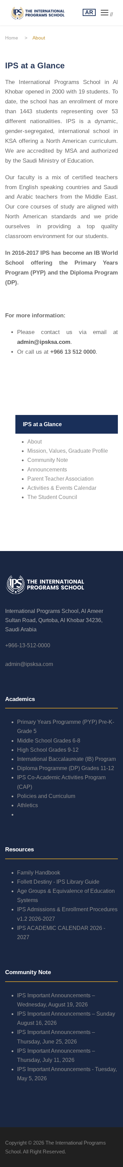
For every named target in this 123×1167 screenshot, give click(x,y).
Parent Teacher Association (60, 479)
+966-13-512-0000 (27, 645)
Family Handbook (38, 873)
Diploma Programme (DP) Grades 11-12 (65, 768)
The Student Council (52, 497)
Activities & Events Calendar (61, 488)
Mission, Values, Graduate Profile (67, 451)
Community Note (47, 460)
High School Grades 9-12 (48, 750)
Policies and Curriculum (46, 796)
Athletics (27, 805)
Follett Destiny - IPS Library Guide (58, 882)
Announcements (47, 469)
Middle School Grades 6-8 (48, 741)
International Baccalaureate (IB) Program (66, 759)
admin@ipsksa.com (29, 664)
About (34, 442)
